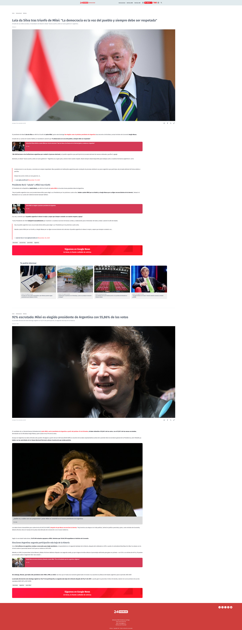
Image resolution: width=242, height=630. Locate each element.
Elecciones (15, 242)
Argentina (36, 242)
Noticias (25, 13)
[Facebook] (167, 123)
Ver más (27, 146)
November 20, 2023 (44, 238)
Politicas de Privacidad (121, 625)
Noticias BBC (130, 2)
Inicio (13, 13)
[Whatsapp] (164, 123)
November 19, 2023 (34, 180)
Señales (148, 2)
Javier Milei (30, 242)
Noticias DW (137, 2)
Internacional (122, 2)
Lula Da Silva (22, 242)
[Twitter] (170, 123)
